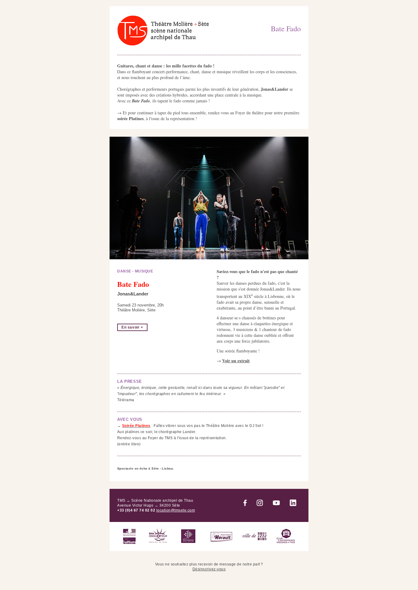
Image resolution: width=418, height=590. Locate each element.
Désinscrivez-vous (209, 569)
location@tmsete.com (175, 510)
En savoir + (132, 327)
